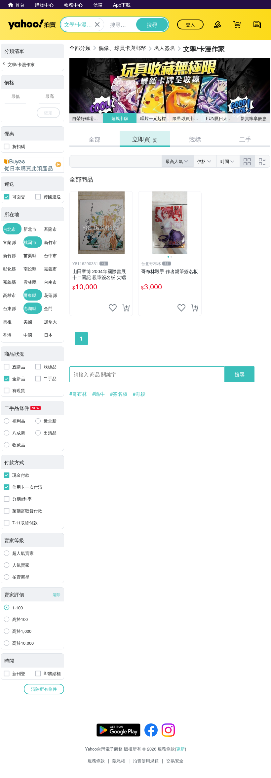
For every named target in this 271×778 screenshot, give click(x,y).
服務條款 (96, 761)
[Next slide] (197, 223)
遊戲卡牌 (119, 118)
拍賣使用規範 (146, 761)
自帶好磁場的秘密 (87, 118)
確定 (48, 112)
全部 (94, 139)
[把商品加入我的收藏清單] (113, 308)
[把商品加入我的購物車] (126, 308)
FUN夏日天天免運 (221, 118)
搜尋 (240, 374)
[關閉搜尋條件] (97, 24)
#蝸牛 (98, 393)
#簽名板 (119, 393)
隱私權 (118, 761)
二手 (245, 139)
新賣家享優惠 (253, 118)
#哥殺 (139, 393)
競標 (195, 139)
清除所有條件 (44, 689)
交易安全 (174, 761)
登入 (190, 24)
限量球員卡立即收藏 (188, 118)
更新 (180, 749)
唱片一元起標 (153, 118)
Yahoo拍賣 (32, 24)
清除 (56, 594)
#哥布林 (78, 393)
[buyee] (32, 165)
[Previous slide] (142, 223)
